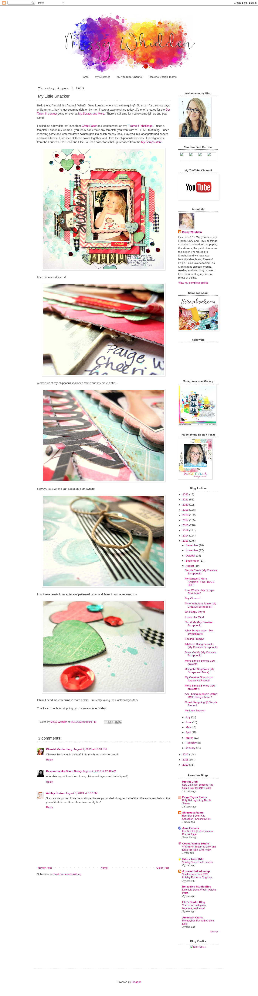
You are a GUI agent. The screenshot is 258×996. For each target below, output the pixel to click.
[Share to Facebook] (117, 722)
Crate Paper (89, 125)
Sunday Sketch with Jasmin (197, 862)
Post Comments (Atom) (67, 874)
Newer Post (45, 867)
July (188, 717)
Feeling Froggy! (194, 638)
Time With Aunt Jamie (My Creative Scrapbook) (200, 605)
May (189, 727)
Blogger (136, 981)
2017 (185, 520)
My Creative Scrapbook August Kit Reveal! (199, 679)
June (189, 722)
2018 (185, 514)
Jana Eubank (190, 828)
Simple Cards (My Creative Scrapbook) (201, 572)
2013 (185, 540)
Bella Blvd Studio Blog (196, 886)
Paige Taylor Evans (194, 797)
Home (85, 76)
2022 (185, 494)
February (191, 742)
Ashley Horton (55, 793)
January (191, 747)
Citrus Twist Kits (192, 859)
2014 (185, 535)
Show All (214, 932)
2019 (185, 509)
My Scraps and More (91, 113)
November (192, 550)
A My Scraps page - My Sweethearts (199, 632)
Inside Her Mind (194, 617)
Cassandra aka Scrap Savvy (64, 771)
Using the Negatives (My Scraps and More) (199, 670)
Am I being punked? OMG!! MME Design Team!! (201, 695)
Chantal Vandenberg (59, 749)
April (189, 732)
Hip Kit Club (190, 781)
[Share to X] (113, 722)
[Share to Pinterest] (120, 722)
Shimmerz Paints (193, 812)
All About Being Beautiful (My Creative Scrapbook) (201, 646)
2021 (185, 499)
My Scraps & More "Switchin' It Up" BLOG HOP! (200, 582)
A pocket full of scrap (196, 871)
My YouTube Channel (129, 76)
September (193, 560)
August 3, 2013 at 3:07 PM (81, 793)
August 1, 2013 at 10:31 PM (90, 749)
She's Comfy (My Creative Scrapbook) (200, 654)
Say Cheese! (192, 598)
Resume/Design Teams (163, 76)
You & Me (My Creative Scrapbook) (198, 624)
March (190, 737)
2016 (185, 525)
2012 (185, 754)
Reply (49, 759)
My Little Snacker (195, 710)
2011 (185, 759)
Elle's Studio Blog (193, 902)
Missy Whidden (192, 231)
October (191, 555)
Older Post (162, 867)
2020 (185, 504)
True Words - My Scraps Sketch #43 (199, 592)
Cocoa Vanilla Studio (195, 843)
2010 (185, 764)
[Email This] (106, 722)
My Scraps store (151, 142)
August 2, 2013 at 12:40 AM (99, 771)
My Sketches (102, 76)
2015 (185, 530)
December (192, 545)
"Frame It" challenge (140, 125)
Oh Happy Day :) (195, 611)
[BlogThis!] (109, 722)
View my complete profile (193, 282)
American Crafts (192, 917)
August (190, 565)
